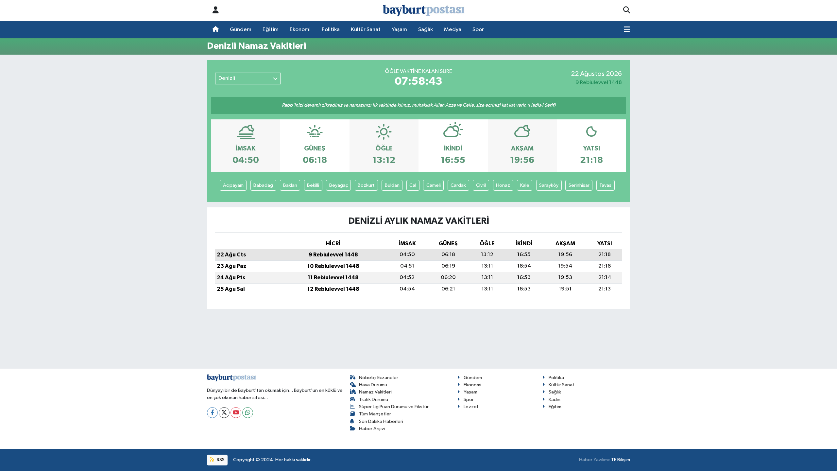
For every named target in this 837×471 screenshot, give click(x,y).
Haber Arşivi (372, 428)
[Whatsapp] (247, 412)
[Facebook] (212, 412)
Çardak (458, 185)
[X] (224, 412)
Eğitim (271, 29)
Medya (452, 29)
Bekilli (313, 185)
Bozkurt (366, 185)
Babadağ (263, 185)
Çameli (433, 185)
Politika (331, 29)
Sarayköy (548, 185)
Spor (478, 29)
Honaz (503, 185)
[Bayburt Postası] (424, 10)
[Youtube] (236, 412)
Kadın (554, 399)
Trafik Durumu (373, 399)
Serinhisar (579, 185)
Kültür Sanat (366, 29)
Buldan (392, 185)
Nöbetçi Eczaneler (378, 377)
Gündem (240, 29)
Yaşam (399, 29)
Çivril (481, 185)
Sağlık (425, 29)
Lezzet (471, 406)
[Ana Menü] (627, 30)
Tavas (605, 185)
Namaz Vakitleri (375, 392)
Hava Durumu (373, 384)
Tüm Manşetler (375, 413)
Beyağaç (338, 185)
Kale (524, 185)
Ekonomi (300, 29)
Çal (412, 185)
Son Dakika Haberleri (381, 421)
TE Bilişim (620, 459)
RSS (220, 459)
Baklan (290, 185)
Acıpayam (233, 185)
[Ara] (626, 10)
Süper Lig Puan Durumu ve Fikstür (394, 406)
